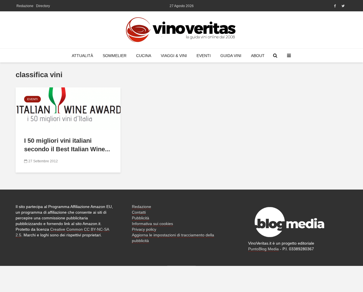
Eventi (204, 55)
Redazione (24, 6)
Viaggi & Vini (174, 55)
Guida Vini (230, 55)
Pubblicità (140, 218)
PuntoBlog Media (263, 249)
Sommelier (114, 55)
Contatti (139, 212)
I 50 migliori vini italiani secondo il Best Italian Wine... (67, 145)
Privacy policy (144, 229)
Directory (43, 6)
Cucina (143, 55)
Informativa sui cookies (152, 223)
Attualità (82, 55)
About (258, 55)
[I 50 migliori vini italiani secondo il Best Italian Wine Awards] (68, 108)
